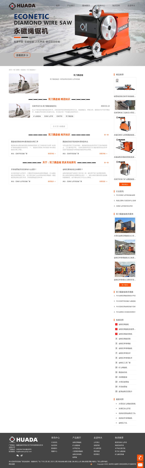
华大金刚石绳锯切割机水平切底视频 (125, 296)
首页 (10, 70)
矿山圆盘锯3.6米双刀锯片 (123, 454)
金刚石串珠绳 (76, 454)
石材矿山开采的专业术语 (123, 206)
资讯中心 (55, 437)
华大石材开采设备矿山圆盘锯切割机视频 (125, 302)
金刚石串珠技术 (123, 353)
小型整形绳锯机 (77, 451)
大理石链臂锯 (122, 382)
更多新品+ (125, 184)
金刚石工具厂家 (123, 363)
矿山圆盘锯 (37, 116)
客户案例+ (125, 285)
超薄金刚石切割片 (123, 391)
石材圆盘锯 (121, 377)
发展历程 (97, 445)
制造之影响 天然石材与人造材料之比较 (125, 201)
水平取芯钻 (76, 448)
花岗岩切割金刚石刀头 (127, 413)
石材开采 (59, 116)
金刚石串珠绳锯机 (124, 348)
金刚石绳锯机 (122, 324)
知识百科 (54, 445)
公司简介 (97, 442)
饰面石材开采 (119, 442)
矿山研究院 (97, 448)
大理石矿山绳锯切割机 (127, 404)
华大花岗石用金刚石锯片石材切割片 (125, 307)
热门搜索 (16, 70)
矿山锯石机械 (119, 451)
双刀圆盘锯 (31, 70)
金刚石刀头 (123, 423)
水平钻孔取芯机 (120, 445)
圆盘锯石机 (121, 372)
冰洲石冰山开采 (125, 408)
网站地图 (12, 464)
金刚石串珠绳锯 (123, 343)
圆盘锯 (23, 70)
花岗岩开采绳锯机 (125, 418)
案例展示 (54, 448)
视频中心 (54, 451)
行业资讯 (54, 442)
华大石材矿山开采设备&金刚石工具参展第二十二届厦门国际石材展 (125, 196)
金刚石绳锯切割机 (124, 334)
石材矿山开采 (48, 116)
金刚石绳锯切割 (123, 339)
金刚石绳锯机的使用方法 (126, 329)
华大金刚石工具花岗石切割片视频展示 (125, 313)
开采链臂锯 (121, 387)
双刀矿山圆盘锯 (120, 448)
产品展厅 (76, 437)
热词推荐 (119, 437)
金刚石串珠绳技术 (124, 358)
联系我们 (97, 454)
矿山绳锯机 (121, 367)
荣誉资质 (97, 451)
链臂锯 (74, 457)
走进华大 (98, 437)
